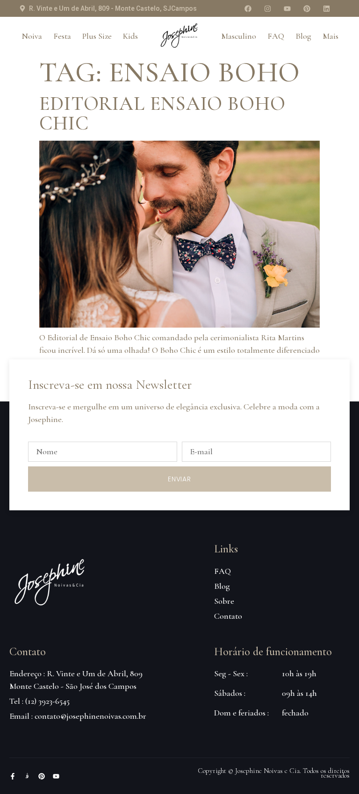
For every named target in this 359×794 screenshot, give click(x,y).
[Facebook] (248, 8)
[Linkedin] (326, 8)
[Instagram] (267, 8)
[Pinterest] (307, 8)
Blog (303, 36)
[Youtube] (287, 8)
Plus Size (97, 36)
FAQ (275, 36)
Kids (130, 36)
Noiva (32, 36)
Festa (62, 36)
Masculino (238, 36)
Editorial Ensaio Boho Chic (162, 113)
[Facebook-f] (12, 776)
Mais (330, 36)
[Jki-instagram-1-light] (27, 776)
